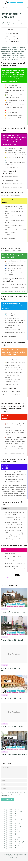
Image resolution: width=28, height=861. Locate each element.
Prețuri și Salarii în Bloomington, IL (14, 826)
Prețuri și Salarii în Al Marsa (13, 612)
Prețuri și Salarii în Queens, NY (13, 812)
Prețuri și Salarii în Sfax (11, 698)
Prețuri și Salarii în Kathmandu (13, 822)
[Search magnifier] (26, 7)
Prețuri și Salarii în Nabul (12, 640)
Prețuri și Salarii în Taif (10, 814)
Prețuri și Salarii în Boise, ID (12, 824)
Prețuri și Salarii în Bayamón (12, 832)
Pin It (8, 577)
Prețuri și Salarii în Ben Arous (14, 755)
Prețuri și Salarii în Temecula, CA (13, 848)
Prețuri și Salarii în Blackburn (13, 810)
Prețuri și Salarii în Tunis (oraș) (11, 669)
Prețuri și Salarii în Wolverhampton (14, 844)
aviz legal (23, 854)
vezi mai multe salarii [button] (9, 238)
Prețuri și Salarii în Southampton (14, 828)
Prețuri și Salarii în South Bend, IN (14, 842)
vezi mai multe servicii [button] (10, 336)
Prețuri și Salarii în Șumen (11, 834)
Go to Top (13, 859)
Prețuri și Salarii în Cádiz (11, 840)
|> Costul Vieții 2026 (6, 854)
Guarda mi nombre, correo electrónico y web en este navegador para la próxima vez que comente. (14, 793)
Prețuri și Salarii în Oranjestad (13, 820)
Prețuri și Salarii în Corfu (11, 830)
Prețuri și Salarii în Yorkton (12, 818)
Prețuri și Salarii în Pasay (11, 816)
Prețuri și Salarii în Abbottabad (13, 846)
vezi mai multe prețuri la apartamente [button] (14, 453)
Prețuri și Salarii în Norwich (12, 838)
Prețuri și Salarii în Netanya (12, 836)
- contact (15, 857)
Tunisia (4, 609)
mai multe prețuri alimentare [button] (11, 122)
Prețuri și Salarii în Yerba (12, 726)
